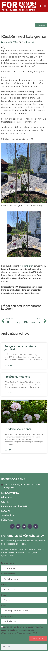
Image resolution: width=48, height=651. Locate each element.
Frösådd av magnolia (17, 376)
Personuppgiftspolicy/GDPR (14, 506)
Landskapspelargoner (18, 429)
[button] (40, 6)
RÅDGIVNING (10, 492)
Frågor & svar (7, 497)
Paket (4, 606)
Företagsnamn (8, 563)
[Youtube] (24, 526)
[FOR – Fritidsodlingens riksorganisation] (19, 6)
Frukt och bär (28, 42)
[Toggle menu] (45, 6)
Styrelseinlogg (8, 515)
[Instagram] (18, 526)
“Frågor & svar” (26, 266)
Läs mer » (8, 365)
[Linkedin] (35, 526)
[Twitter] (29, 526)
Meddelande (7, 616)
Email (3, 595)
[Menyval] (12, 526)
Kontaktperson (8, 574)
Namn (4, 584)
